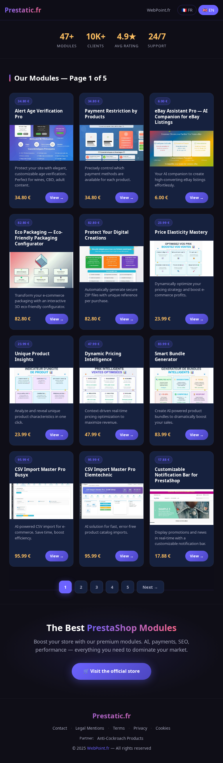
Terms (119, 728)
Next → (150, 587)
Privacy (140, 728)
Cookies (163, 728)
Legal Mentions (89, 728)
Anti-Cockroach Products (120, 738)
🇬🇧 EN (208, 10)
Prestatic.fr (23, 10)
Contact (60, 728)
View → (57, 197)
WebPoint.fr (158, 10)
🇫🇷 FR (187, 10)
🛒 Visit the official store (111, 671)
